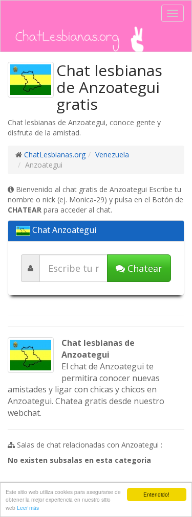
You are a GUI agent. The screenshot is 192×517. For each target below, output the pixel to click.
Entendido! (156, 494)
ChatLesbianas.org (55, 154)
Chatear (143, 268)
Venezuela (112, 154)
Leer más (28, 507)
